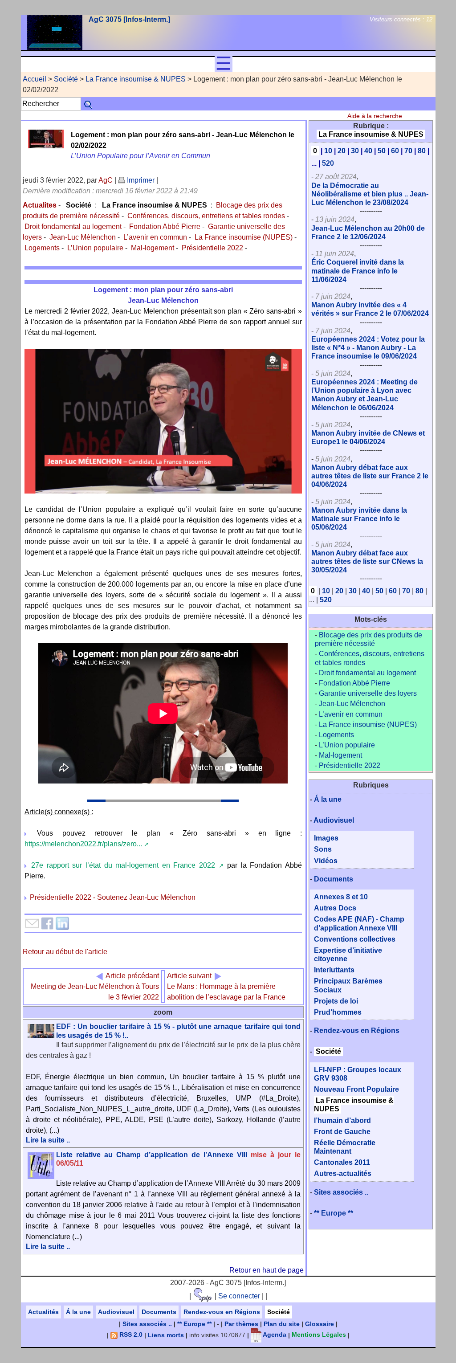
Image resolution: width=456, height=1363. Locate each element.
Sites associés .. (341, 1192)
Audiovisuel (334, 820)
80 (422, 151)
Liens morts (166, 1334)
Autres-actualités (342, 1173)
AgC (105, 180)
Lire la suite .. (48, 1140)
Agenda (273, 1334)
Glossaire (319, 1323)
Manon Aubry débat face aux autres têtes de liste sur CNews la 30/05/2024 (367, 561)
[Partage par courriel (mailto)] (32, 922)
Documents (333, 879)
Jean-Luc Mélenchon (82, 237)
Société (66, 79)
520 (328, 163)
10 (328, 151)
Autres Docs (335, 908)
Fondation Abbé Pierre (164, 226)
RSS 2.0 (130, 1334)
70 (408, 151)
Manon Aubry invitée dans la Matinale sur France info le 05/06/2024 (359, 518)
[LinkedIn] (62, 922)
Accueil (34, 79)
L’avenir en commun (155, 237)
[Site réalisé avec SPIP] (203, 1296)
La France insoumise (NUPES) (244, 237)
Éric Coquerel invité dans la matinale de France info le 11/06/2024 (357, 270)
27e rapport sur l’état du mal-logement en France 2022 (123, 865)
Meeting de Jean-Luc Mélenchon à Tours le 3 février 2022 (95, 986)
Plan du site (282, 1323)
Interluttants (334, 970)
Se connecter (239, 1296)
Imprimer (140, 180)
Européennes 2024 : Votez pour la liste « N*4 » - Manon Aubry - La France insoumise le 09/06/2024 (368, 347)
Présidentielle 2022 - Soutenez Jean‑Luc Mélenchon (112, 897)
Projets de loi (336, 1001)
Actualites (40, 205)
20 (342, 151)
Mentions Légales (319, 1334)
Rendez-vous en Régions (356, 1030)
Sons (323, 849)
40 (368, 151)
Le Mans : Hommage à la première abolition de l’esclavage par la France (226, 986)
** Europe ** (333, 1213)
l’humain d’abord (342, 1120)
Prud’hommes (338, 1012)
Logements (42, 248)
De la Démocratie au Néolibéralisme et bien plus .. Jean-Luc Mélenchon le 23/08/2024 (369, 194)
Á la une (328, 799)
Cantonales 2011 (342, 1162)
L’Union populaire (95, 248)
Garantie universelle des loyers (368, 693)
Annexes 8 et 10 (341, 897)
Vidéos (326, 861)
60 (395, 151)
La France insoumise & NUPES (136, 79)
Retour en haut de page (266, 1270)
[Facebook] (47, 922)
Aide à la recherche (374, 115)
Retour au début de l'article (65, 951)
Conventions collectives (354, 939)
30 (355, 151)
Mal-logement (152, 248)
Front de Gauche (342, 1131)
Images (326, 838)
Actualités (43, 1311)
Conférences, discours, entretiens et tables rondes (206, 216)
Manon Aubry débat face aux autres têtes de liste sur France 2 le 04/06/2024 (369, 476)
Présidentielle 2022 (212, 248)
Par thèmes (241, 1323)
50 (382, 151)
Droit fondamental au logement (73, 226)
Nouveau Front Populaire (356, 1089)
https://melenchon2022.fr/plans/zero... (83, 844)
